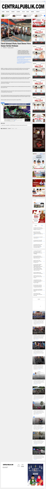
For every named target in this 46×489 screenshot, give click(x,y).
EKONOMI (13, 11)
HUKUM (27, 11)
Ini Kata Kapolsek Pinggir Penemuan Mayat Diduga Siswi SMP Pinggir (38, 452)
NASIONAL (7, 11)
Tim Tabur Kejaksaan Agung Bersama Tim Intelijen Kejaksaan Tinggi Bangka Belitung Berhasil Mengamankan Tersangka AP (24, 62)
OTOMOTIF (37, 11)
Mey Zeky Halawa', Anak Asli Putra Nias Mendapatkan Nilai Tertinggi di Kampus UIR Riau (38, 421)
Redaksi (23, 464)
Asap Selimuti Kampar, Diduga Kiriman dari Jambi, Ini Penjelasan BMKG (18, 15)
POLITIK (23, 11)
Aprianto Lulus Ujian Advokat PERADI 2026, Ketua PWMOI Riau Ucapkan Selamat (40, 15)
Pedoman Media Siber (22, 466)
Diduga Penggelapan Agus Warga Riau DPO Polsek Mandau (38, 377)
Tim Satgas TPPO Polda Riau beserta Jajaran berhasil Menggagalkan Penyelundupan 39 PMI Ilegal (38, 316)
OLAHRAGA (18, 11)
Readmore (16, 116)
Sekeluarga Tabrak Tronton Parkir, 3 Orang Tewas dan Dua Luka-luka (38, 392)
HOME (3, 11)
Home (18, 464)
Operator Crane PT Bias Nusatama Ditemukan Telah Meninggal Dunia (38, 347)
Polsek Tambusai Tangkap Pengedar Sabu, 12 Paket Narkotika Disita (7, 15)
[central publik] (23, 9)
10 (34, 449)
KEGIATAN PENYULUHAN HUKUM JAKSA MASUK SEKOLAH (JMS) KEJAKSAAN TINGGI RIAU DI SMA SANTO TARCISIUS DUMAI (24, 57)
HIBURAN (32, 11)
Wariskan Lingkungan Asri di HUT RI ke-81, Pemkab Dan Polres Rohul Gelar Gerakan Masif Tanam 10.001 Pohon (16, 112)
